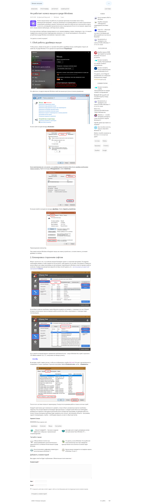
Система (108, 9)
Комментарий (34, 462)
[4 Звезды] (34, 421)
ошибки (97, 150)
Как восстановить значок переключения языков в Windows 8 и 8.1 (102, 69)
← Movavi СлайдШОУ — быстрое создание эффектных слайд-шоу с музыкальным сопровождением (44, 431)
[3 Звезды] (33, 421)
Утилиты (105, 145)
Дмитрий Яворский (44, 17)
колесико (43, 426)
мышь (50, 426)
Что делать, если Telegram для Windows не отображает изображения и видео (102, 75)
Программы (44, 9)
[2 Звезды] (32, 421)
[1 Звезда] (30, 421)
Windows (34, 9)
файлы (105, 141)
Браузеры (97, 145)
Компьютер (65, 9)
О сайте (102, 501)
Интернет (55, 9)
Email (32, 485)
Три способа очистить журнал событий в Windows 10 (102, 128)
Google (105, 150)
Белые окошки (37, 3)
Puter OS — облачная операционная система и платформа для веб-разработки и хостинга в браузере (102, 33)
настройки (58, 426)
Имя (32, 481)
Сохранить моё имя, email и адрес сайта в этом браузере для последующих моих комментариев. (60, 489)
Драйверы (34, 426)
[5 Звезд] (35, 421)
